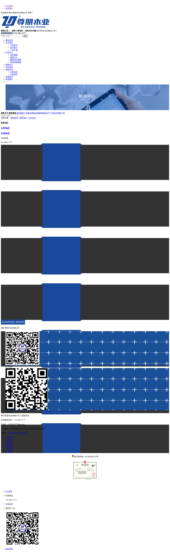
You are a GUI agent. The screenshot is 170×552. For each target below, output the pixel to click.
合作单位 (9, 444)
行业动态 (5, 133)
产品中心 (9, 440)
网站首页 (14, 118)
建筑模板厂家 (22, 113)
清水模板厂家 (59, 113)
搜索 (25, 36)
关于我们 (9, 6)
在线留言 (9, 449)
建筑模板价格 (33, 113)
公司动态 (32, 118)
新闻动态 (23, 118)
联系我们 (9, 8)
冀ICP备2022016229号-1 (18, 433)
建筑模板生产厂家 (46, 113)
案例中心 (9, 442)
